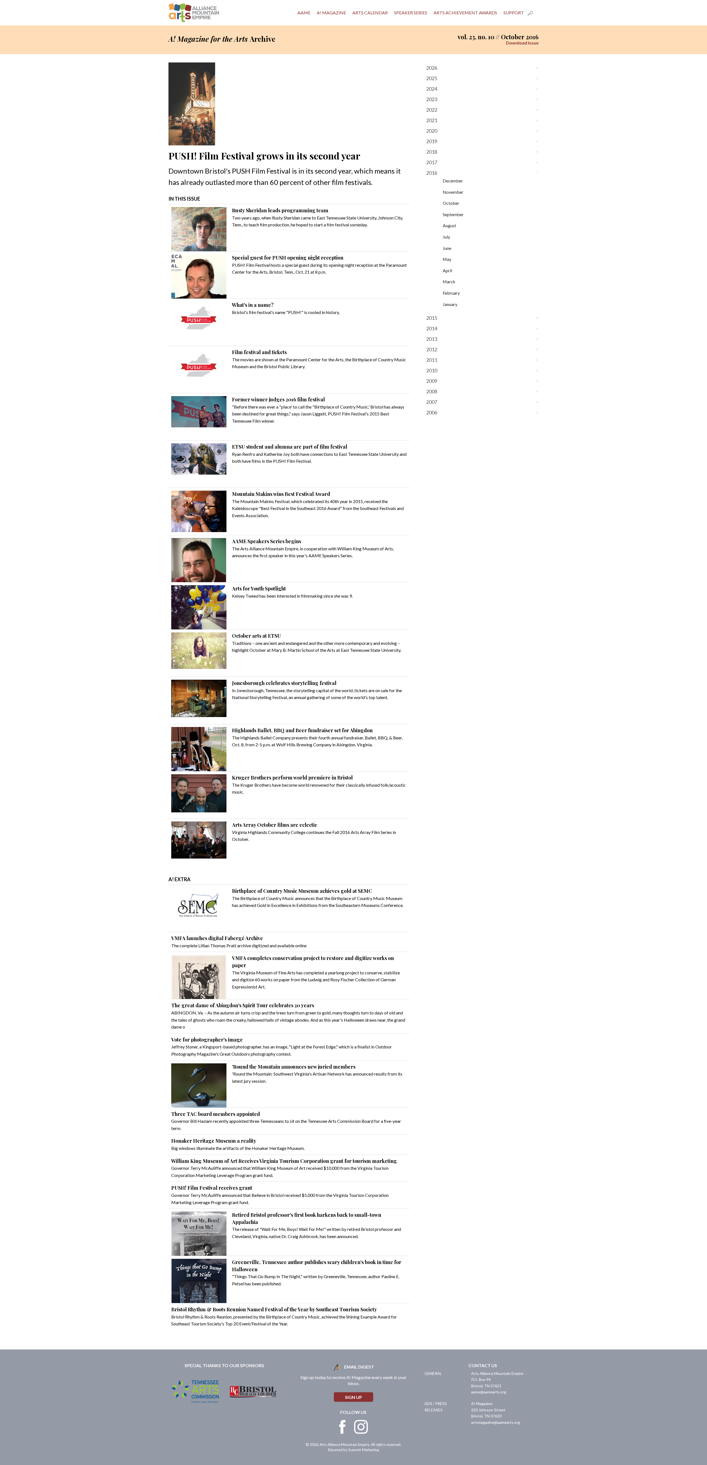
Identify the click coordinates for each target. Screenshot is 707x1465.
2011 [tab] (431, 360)
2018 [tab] (431, 152)
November (453, 192)
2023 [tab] (431, 99)
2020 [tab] (431, 131)
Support (513, 12)
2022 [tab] (431, 110)
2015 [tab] (431, 318)
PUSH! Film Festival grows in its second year (264, 155)
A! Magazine (331, 12)
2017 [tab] (431, 162)
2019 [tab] (431, 141)
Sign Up (353, 1397)
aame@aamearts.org (488, 1392)
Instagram (361, 1427)
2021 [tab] (431, 120)
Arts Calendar (370, 12)
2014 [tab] (431, 328)
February (451, 292)
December (453, 180)
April (447, 270)
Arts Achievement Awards (465, 12)
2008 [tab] (431, 391)
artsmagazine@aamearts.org (495, 1422)
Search (533, 14)
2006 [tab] (431, 412)
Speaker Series (410, 12)
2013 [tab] (431, 339)
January (450, 304)
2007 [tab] (431, 402)
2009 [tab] (431, 381)
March (449, 281)
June (447, 248)
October (451, 203)
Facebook (342, 1427)
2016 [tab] (431, 173)
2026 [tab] (431, 68)
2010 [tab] (431, 370)
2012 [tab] (431, 349)
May (447, 259)
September (453, 214)
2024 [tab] (431, 89)
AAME (303, 12)
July (446, 236)
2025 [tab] (431, 78)
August (449, 225)
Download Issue (522, 42)
